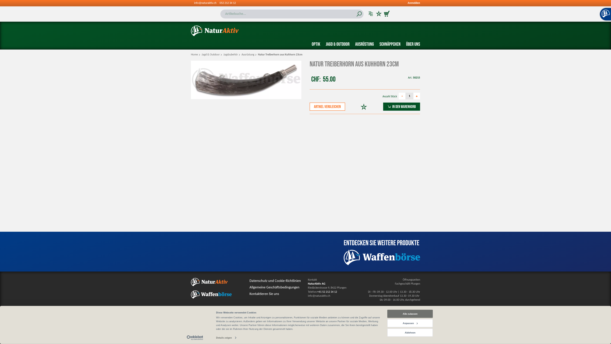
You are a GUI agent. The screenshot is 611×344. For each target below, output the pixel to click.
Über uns (413, 44)
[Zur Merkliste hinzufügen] (364, 107)
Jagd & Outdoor (338, 44)
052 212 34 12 (228, 3)
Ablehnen (410, 332)
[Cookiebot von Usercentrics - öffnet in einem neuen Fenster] (195, 337)
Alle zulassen (410, 313)
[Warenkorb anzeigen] (387, 14)
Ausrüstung (364, 44)
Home (194, 54)
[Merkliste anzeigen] (379, 14)
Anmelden (414, 3)
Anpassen (408, 323)
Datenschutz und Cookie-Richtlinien (275, 281)
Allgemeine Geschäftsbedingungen (274, 287)
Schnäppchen (389, 44)
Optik (316, 44)
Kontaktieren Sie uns (264, 294)
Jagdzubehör (230, 54)
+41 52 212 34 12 (327, 292)
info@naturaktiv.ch (205, 3)
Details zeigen (224, 337)
